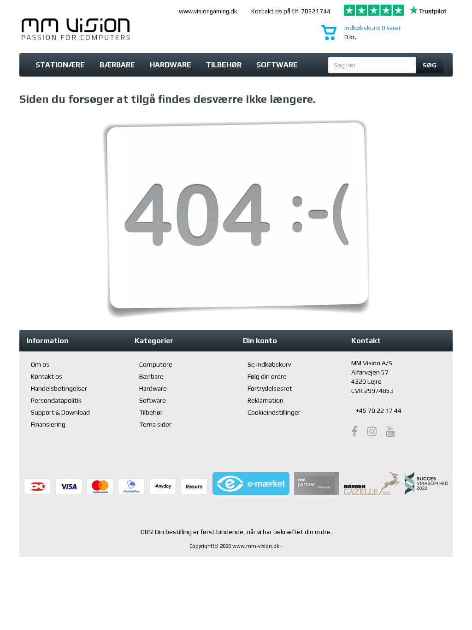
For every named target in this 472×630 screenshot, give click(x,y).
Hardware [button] (170, 64)
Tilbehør (224, 64)
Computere (155, 364)
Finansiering (48, 424)
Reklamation (265, 400)
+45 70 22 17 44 (378, 410)
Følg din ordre (267, 376)
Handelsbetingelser (59, 388)
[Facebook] (354, 432)
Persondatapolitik (56, 400)
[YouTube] (390, 432)
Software (277, 64)
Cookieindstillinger (274, 412)
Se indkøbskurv (269, 364)
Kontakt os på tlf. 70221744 (290, 11)
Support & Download (60, 412)
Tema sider (155, 424)
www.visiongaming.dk (208, 11)
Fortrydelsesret (270, 388)
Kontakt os (46, 376)
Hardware (153, 388)
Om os (40, 364)
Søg (430, 65)
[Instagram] (372, 432)
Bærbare (117, 64)
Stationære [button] (60, 64)
